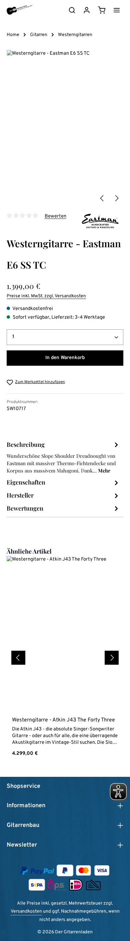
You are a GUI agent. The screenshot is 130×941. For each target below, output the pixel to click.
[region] (65, 127)
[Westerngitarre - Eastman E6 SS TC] (65, 127)
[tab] (63, 457)
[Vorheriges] (102, 198)
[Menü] (116, 10)
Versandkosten (26, 911)
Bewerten (55, 216)
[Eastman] (100, 221)
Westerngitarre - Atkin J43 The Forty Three (63, 720)
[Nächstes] (116, 198)
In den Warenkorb (65, 358)
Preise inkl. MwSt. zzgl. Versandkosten (46, 296)
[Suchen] (72, 10)
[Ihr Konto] (86, 10)
